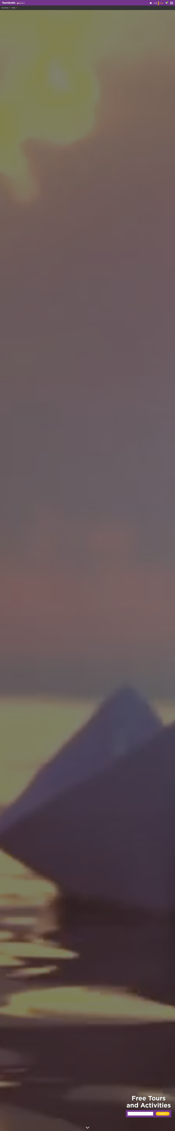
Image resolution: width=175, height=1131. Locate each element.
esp (155, 3)
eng (161, 3)
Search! (162, 1114)
